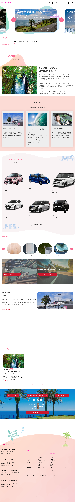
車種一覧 (48, 3)
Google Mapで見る (6, 309)
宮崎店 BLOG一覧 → (37, 385)
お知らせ (28, 459)
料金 (56, 3)
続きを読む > (6, 380)
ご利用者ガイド (30, 460)
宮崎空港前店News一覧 (7, 44)
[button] (61, 19)
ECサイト (34, 475)
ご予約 (72, 3)
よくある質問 (43, 475)
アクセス (64, 3)
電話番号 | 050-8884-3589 (7, 476)
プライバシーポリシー (53, 475)
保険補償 (28, 468)
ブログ (28, 470)
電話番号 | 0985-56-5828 (6, 455)
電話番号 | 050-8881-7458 (7, 486)
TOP (40, 3)
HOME (28, 475)
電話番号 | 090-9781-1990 (7, 465)
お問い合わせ (29, 467)
